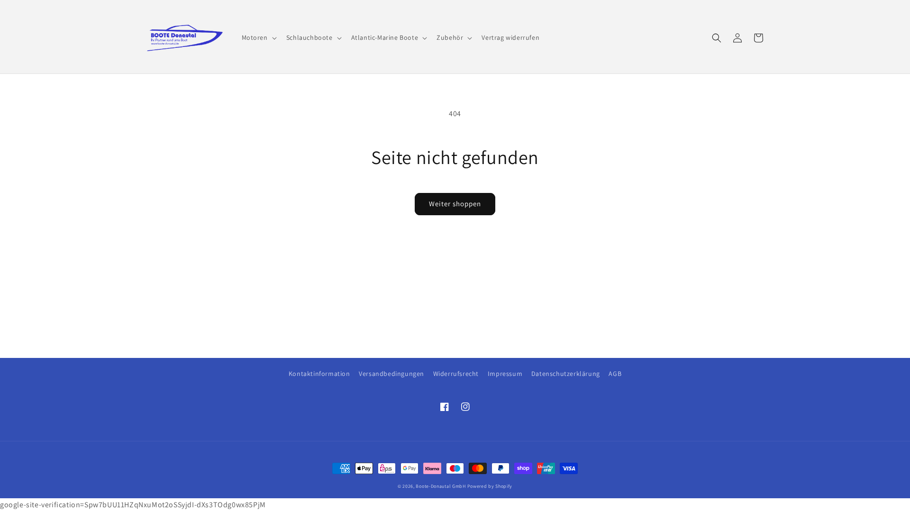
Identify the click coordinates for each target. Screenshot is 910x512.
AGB (615, 373)
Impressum (505, 373)
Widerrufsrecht (456, 373)
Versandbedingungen (391, 373)
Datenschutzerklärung (565, 373)
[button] (258, 37)
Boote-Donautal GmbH (440, 486)
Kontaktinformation (319, 373)
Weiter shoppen (455, 203)
